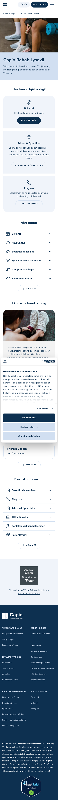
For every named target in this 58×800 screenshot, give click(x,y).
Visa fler (31, 464)
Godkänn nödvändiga (29, 436)
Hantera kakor (27, 427)
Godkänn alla (28, 417)
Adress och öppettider (29, 165)
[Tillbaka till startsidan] (5, 4)
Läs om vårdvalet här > (29, 593)
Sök (25, 4)
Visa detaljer (43, 408)
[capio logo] (12, 616)
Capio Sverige (9, 13)
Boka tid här (29, 120)
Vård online (39, 4)
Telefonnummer (29, 204)
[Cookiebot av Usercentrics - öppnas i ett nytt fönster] (42, 361)
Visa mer (7, 73)
